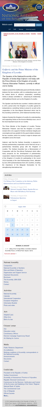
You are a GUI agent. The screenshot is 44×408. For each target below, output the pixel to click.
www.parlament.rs (32, 405)
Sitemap (21, 29)
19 (17, 229)
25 (12, 234)
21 (27, 229)
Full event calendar (9, 253)
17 (7, 229)
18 (12, 229)
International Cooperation (12, 298)
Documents (7, 359)
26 (17, 234)
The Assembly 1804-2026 (12, 279)
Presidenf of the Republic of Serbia (15, 373)
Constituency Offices (11, 333)
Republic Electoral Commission (14, 380)
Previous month (5, 206)
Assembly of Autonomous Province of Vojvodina (20, 377)
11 (12, 225)
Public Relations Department (13, 348)
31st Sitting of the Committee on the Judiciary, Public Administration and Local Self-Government (20, 182)
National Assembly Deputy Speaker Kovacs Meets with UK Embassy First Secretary (24, 190)
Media (6, 344)
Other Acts (7, 317)
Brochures (7, 277)
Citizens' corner (10, 325)
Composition (8, 266)
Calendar (7, 296)
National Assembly (11, 262)
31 (7, 239)
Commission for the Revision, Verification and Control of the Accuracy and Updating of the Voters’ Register (22, 383)
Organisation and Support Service (15, 272)
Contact (6, 284)
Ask (5, 329)
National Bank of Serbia (12, 386)
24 (7, 234)
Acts (5, 311)
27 (22, 234)
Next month (40, 206)
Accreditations (8, 350)
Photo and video (9, 305)
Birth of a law (8, 319)
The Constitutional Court (12, 389)
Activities (33, 33)
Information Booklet (10, 303)
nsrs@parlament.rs (20, 405)
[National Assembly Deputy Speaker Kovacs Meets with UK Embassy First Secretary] (6, 188)
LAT (10, 29)
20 (22, 229)
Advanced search (30, 29)
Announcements (9, 356)
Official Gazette (9, 393)
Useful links (8, 369)
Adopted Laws (8, 315)
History (6, 282)
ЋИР (14, 29)
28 (27, 234)
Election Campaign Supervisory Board (17, 336)
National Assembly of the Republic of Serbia (17, 33)
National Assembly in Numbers (14, 268)
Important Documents (11, 275)
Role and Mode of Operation (13, 270)
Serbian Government (11, 375)
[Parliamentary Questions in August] (6, 197)
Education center (9, 331)
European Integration (11, 301)
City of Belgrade (9, 391)
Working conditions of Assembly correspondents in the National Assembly (21, 353)
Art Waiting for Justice (11, 338)
